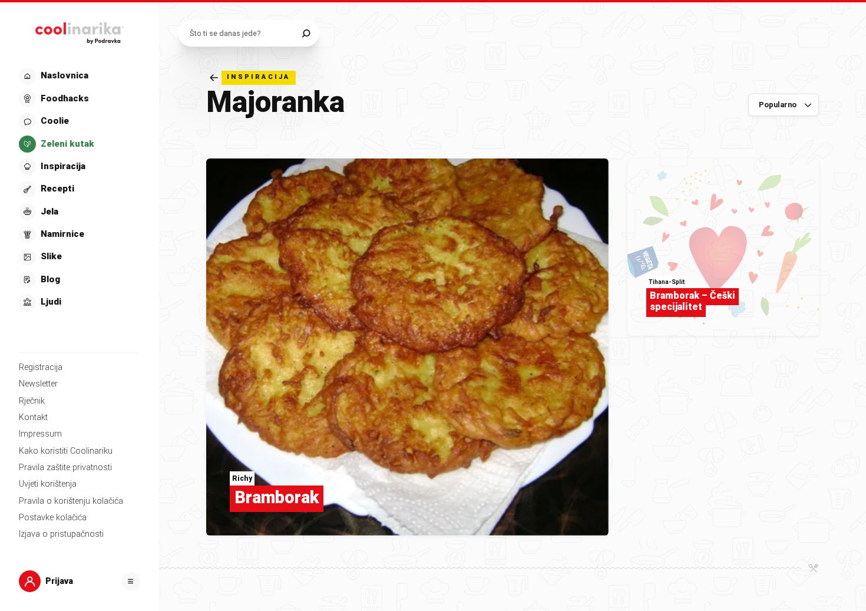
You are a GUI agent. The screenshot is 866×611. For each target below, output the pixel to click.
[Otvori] (130, 581)
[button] (78, 189)
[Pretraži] (306, 33)
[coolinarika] (79, 31)
